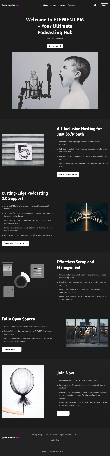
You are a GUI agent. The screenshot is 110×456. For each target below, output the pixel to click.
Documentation (10, 349)
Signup (62, 413)
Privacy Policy (37, 434)
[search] (96, 5)
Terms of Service (51, 434)
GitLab (76, 434)
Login (104, 5)
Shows (53, 5)
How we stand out (66, 174)
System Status (65, 434)
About (45, 5)
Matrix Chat (55, 440)
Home (38, 5)
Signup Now (54, 46)
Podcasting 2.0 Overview (14, 243)
